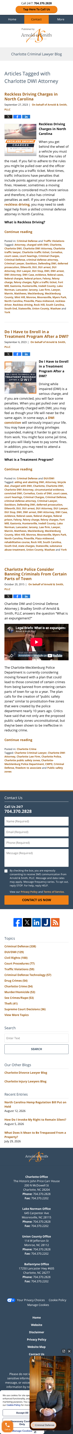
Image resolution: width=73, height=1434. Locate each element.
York (7, 312)
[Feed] (55, 922)
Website (36, 1325)
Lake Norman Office (36, 1209)
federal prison (32, 278)
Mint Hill (20, 297)
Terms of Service (54, 891)
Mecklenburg (36, 293)
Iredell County (47, 286)
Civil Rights (15, 958)
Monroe (31, 297)
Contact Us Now (36, 900)
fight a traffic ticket (45, 282)
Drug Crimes (15, 981)
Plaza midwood (44, 301)
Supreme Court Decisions (25, 1009)
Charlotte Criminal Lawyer (31, 752)
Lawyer (55, 289)
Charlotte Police (51, 756)
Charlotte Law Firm (28, 756)
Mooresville (44, 297)
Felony (47, 278)
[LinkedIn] (36, 922)
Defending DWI (47, 263)
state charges (26, 546)
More (60, 19)
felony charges (23, 282)
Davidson (31, 263)
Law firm (44, 289)
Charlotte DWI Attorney (37, 248)
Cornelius (56, 252)
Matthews (20, 293)
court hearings (28, 256)
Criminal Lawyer (14, 263)
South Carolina (55, 304)
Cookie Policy (57, 1300)
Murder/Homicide (19, 992)
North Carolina (13, 301)
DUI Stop (37, 271)
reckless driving (17, 204)
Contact (36, 19)
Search (36, 1049)
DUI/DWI (49, 478)
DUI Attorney (44, 508)
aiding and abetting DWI (29, 482)
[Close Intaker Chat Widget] (69, 1351)
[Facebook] (17, 922)
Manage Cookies (38, 1305)
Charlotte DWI (13, 248)
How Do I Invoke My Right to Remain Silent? (35, 1120)
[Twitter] (27, 922)
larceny (33, 289)
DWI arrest (57, 271)
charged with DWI (38, 244)
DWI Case (28, 274)
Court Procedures (19, 963)
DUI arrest (44, 267)
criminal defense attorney (42, 259)
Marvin (8, 293)
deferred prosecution (49, 504)
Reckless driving (23, 304)
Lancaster (22, 289)
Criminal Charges (48, 256)
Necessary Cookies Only (22, 1423)
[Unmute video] (50, 1387)
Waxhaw (55, 308)
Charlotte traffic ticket (35, 252)
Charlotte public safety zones (22, 760)
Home (12, 19)
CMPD (48, 764)
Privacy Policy (29, 891)
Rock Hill (39, 304)
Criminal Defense (27, 241)
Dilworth (25, 267)
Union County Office (36, 1236)
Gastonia (15, 286)
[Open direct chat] (63, 1351)
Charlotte (55, 244)
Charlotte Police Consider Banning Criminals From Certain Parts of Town (35, 573)
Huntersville (29, 286)
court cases (11, 256)
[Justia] (46, 922)
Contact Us (36, 1354)
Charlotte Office (36, 1177)
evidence (40, 274)
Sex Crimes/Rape (19, 998)
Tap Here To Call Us (36, 9)
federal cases (55, 274)
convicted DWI (13, 493)
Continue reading (18, 232)
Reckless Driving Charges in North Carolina (31, 96)
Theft (11, 1003)
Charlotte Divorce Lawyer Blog (25, 1073)
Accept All (22, 1412)
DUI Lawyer (24, 271)
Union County (40, 308)
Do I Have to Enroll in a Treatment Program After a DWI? (36, 334)
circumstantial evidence (49, 489)
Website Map (36, 1347)
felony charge (31, 519)
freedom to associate (28, 767)
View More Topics (16, 1015)
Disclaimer (36, 1332)
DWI (46, 271)
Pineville (29, 301)
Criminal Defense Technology (27, 975)
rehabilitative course (17, 542)
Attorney (20, 244)
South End (10, 308)
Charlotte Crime (26, 749)
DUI (34, 267)
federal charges (13, 278)
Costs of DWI (44, 493)
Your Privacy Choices (31, 1300)
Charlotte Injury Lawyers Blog (25, 1081)
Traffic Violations (54, 241)
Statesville (24, 308)
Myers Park (59, 297)
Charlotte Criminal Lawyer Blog (36, 35)
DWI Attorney (12, 274)
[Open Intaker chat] (35, 1432)
